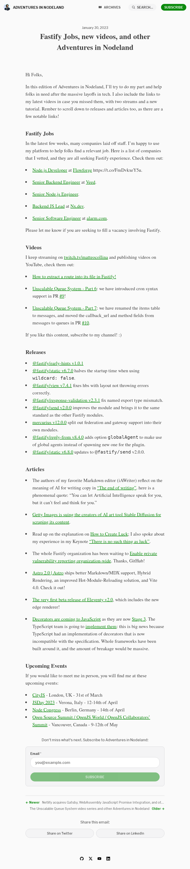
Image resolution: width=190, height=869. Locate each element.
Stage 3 (139, 619)
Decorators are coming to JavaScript (66, 619)
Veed (90, 182)
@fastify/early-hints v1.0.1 (57, 363)
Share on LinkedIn (130, 833)
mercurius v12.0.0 (49, 422)
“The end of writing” (116, 488)
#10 (85, 323)
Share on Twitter (60, 833)
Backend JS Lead (48, 206)
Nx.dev (77, 206)
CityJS (38, 695)
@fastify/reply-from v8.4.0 (58, 437)
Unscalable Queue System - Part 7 (64, 308)
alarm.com (97, 218)
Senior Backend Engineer (56, 182)
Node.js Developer (49, 170)
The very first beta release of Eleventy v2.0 (72, 599)
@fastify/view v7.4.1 (52, 385)
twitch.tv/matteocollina (86, 257)
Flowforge (82, 170)
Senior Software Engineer (56, 218)
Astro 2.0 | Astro (47, 573)
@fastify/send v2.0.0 (52, 407)
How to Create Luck (109, 534)
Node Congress (46, 710)
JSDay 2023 (43, 702)
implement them (101, 626)
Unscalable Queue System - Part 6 (64, 288)
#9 (62, 296)
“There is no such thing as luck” (119, 541)
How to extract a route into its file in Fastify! (74, 276)
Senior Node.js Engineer (55, 194)
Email (35, 754)
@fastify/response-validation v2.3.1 (66, 400)
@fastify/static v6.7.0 (52, 370)
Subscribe (173, 7)
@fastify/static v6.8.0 (52, 452)
